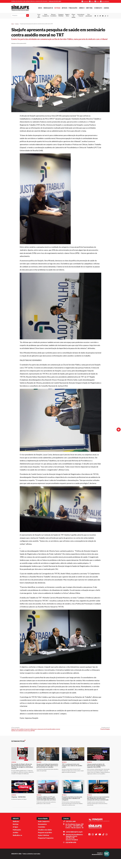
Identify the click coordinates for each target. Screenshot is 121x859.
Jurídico (82, 8)
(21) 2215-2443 (71, 821)
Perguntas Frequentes (46, 838)
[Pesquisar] (27, 15)
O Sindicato (98, 8)
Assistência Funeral (80, 15)
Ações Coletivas (43, 835)
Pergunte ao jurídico (45, 832)
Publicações (73, 8)
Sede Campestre (45, 15)
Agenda (106, 8)
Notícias (57, 8)
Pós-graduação (89, 15)
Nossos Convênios (53, 15)
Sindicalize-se (48, 8)
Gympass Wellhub (61, 15)
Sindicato (16, 821)
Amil (78, 19)
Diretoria (89, 8)
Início (40, 8)
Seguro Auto (67, 15)
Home (12, 23)
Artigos (64, 8)
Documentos (42, 824)
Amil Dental (78, 21)
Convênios (41, 827)
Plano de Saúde (73, 16)
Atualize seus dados (45, 830)
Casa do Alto (38, 16)
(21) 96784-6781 (71, 842)
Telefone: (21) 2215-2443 (54, 1)
